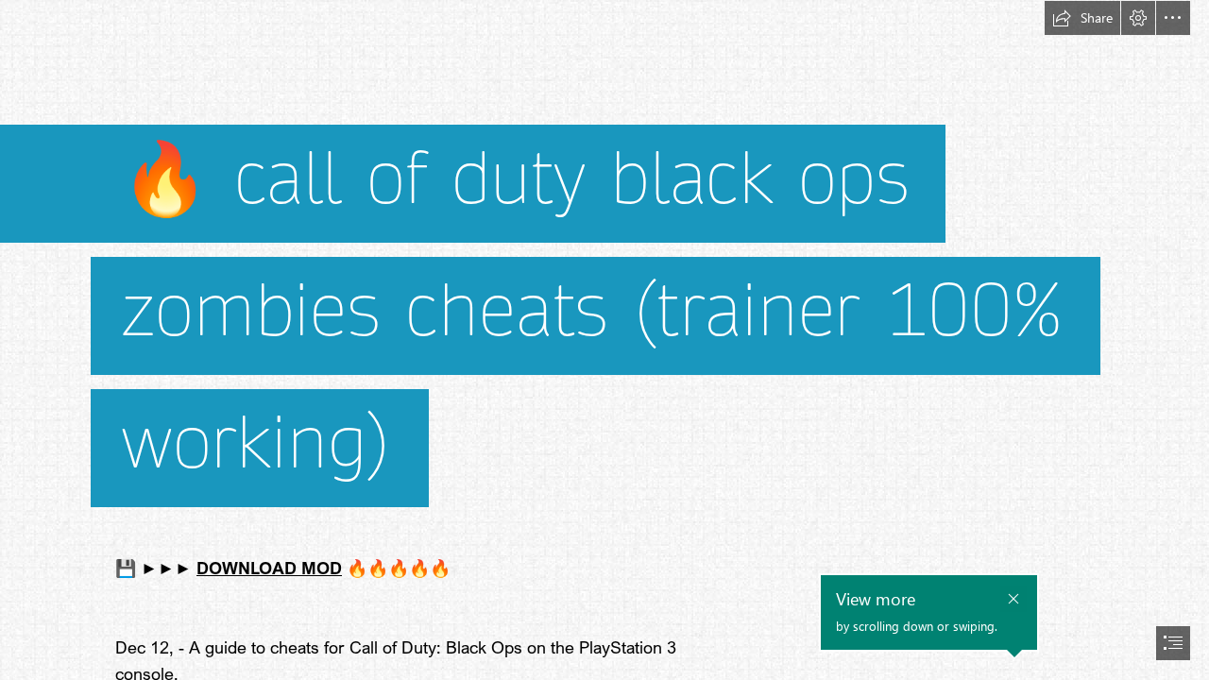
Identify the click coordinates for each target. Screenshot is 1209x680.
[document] (604, 340)
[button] (1082, 18)
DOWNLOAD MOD (269, 567)
